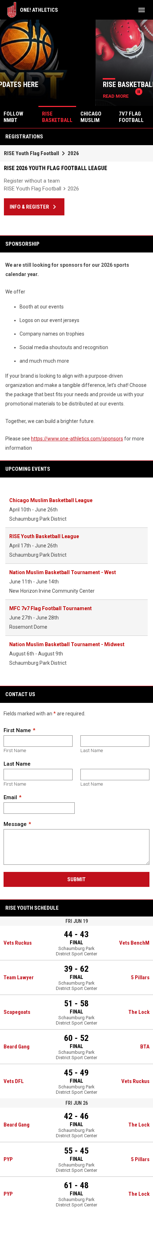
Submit (76, 879)
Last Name (91, 750)
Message (15, 824)
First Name (17, 730)
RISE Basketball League (50, 84)
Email (10, 797)
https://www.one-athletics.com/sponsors (77, 438)
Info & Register (34, 207)
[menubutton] (141, 10)
